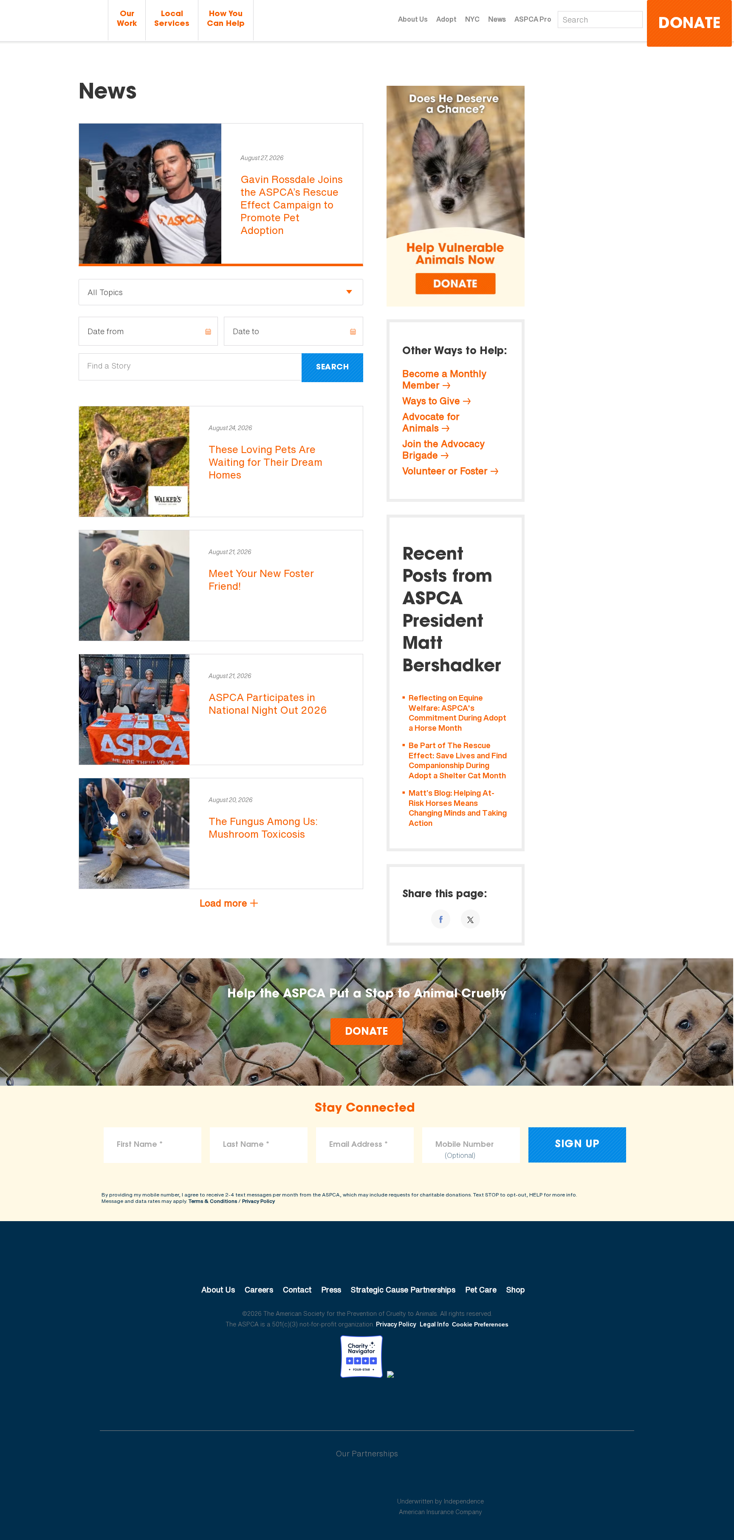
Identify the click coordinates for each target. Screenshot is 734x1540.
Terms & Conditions (213, 1201)
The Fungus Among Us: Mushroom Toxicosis (263, 827)
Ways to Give (431, 401)
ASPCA (367, 1261)
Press (331, 1289)
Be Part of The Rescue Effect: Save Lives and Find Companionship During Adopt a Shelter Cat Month (458, 760)
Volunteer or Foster (445, 471)
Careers (259, 1289)
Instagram (389, 1401)
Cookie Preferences (480, 1324)
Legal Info (434, 1324)
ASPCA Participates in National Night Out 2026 (268, 703)
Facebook (322, 1401)
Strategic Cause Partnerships (403, 1289)
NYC (472, 19)
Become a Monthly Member (444, 379)
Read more (221, 194)
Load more (223, 903)
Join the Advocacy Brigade (443, 449)
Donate (689, 24)
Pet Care (481, 1289)
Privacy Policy (258, 1201)
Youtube (367, 1401)
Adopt (446, 19)
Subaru (294, 1481)
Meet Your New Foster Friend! (261, 579)
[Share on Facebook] (440, 919)
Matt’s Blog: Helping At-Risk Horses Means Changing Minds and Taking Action (458, 808)
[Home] (52, 20)
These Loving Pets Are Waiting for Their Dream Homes (265, 462)
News (497, 19)
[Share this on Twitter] (470, 919)
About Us (413, 19)
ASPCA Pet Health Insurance (440, 1481)
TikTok (411, 1401)
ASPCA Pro (532, 19)
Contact (297, 1289)
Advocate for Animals (431, 422)
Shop (515, 1289)
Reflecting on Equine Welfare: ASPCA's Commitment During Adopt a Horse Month (457, 713)
